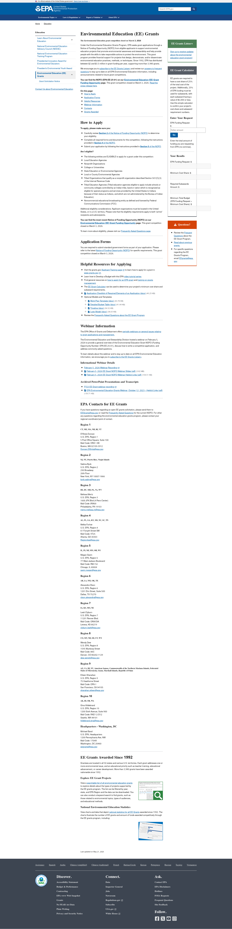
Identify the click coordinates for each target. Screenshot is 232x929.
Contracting (62, 891)
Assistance (39, 865)
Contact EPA (161, 882)
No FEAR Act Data (66, 904)
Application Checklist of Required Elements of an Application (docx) (116, 293)
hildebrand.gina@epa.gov (91, 721)
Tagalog (179, 865)
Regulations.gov (113, 900)
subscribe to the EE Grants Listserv (114, 69)
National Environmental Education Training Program (52, 55)
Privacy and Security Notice (70, 913)
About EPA (112, 17)
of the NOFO (104, 143)
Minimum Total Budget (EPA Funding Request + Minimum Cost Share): (181, 201)
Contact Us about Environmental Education (54, 89)
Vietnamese (192, 865)
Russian (168, 865)
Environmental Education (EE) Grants (51, 74)
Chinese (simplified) (78, 865)
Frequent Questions (164, 900)
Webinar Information (93, 105)
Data (108, 882)
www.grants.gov (91, 273)
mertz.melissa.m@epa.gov (92, 510)
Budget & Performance (67, 887)
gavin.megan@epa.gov (90, 570)
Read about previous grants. (183, 244)
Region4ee (85, 540)
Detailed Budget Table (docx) (103, 305)
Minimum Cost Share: (179, 173)
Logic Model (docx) (98, 312)
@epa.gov (94, 540)
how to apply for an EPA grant (120, 280)
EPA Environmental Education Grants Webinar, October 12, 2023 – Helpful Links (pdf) (125, 390)
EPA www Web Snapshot (68, 895)
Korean (143, 865)
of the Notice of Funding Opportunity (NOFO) (123, 133)
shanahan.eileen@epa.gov (92, 690)
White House (112, 913)
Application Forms (92, 98)
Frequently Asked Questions (121, 413)
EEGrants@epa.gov (89, 413)
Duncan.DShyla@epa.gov (91, 449)
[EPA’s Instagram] (174, 918)
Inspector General (114, 887)
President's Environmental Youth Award (54, 68)
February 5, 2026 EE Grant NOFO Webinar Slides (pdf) (111, 371)
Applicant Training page (112, 270)
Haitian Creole (130, 865)
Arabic (63, 865)
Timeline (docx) (97, 308)
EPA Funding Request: (180, 123)
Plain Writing (63, 909)
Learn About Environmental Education (49, 39)
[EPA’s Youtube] (168, 918)
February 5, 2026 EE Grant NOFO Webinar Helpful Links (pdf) (114, 375)
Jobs (108, 891)
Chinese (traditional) (100, 865)
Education (47, 23)
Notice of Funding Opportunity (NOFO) (113, 250)
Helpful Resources (92, 101)
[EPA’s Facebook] (157, 918)
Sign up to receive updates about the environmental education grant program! (181, 55)
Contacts (88, 108)
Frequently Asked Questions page (135, 231)
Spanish (52, 865)
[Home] (56, 8)
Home (37, 23)
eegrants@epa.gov (88, 747)
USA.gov (110, 909)
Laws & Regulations (70, 17)
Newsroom (110, 895)
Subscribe (110, 904)
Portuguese (155, 865)
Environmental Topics (46, 17)
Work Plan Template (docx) (102, 301)
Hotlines (158, 891)
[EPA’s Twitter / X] (162, 918)
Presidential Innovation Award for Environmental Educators (51, 62)
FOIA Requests (162, 895)
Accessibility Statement (67, 882)
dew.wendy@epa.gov (89, 658)
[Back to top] (225, 922)
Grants (60, 900)
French (116, 865)
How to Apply (90, 94)
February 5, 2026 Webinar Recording (100, 368)
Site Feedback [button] (161, 904)
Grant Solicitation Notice (49, 81)
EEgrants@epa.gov (183, 260)
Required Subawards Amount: (179, 185)
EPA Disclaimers (162, 887)
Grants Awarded (91, 112)
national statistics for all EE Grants (124, 812)
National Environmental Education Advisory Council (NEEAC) (52, 47)
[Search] (194, 9)
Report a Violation (93, 17)
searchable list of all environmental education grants (109, 783)
